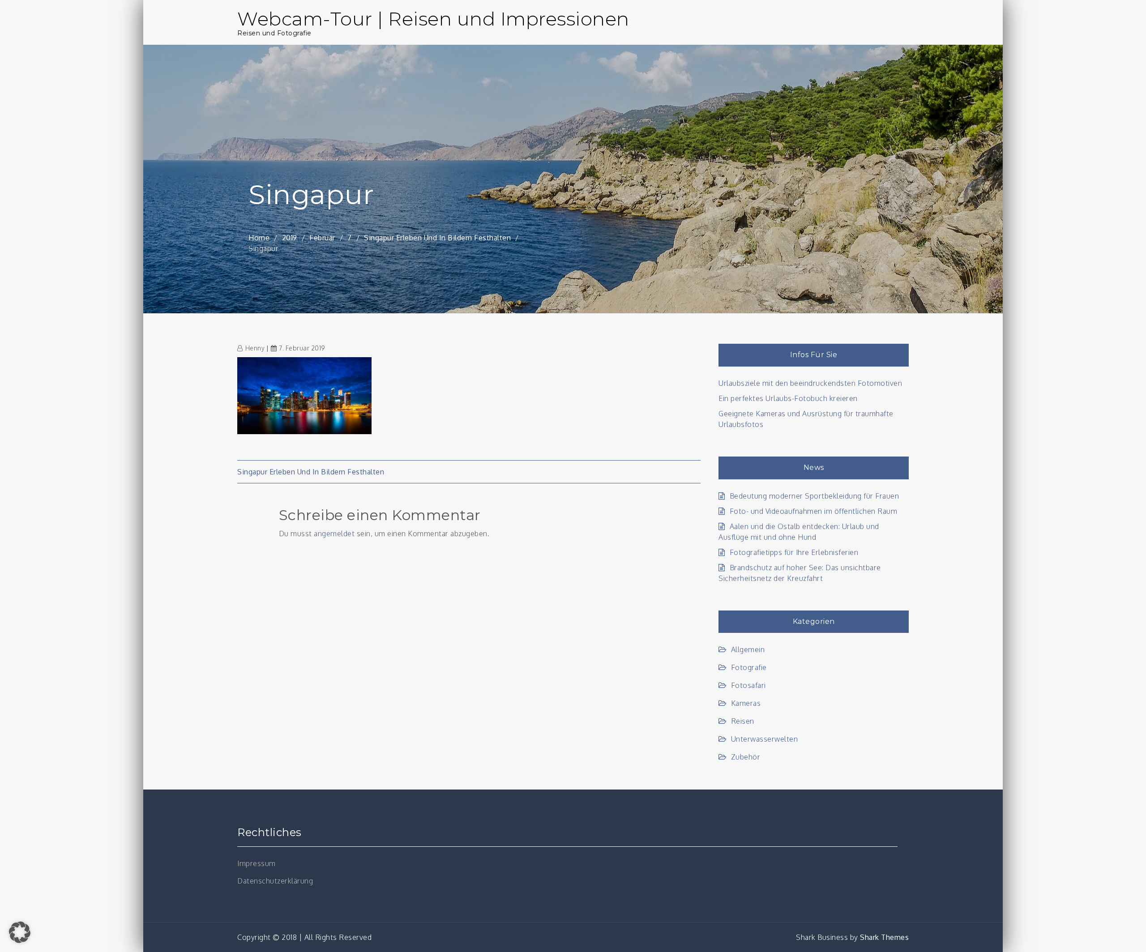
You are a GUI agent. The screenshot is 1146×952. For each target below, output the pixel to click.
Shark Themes (884, 937)
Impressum (256, 863)
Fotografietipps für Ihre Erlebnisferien (794, 552)
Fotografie (749, 667)
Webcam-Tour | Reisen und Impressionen (433, 18)
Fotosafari (748, 685)
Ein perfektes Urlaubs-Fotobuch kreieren (788, 398)
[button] (19, 932)
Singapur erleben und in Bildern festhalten (310, 471)
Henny (255, 348)
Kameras (746, 703)
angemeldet (334, 533)
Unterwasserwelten (764, 738)
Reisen (742, 721)
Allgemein (748, 649)
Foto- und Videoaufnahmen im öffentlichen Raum (813, 511)
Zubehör (745, 756)
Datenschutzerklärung (275, 880)
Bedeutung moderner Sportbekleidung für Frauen (814, 495)
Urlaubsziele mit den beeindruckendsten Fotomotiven (810, 383)
